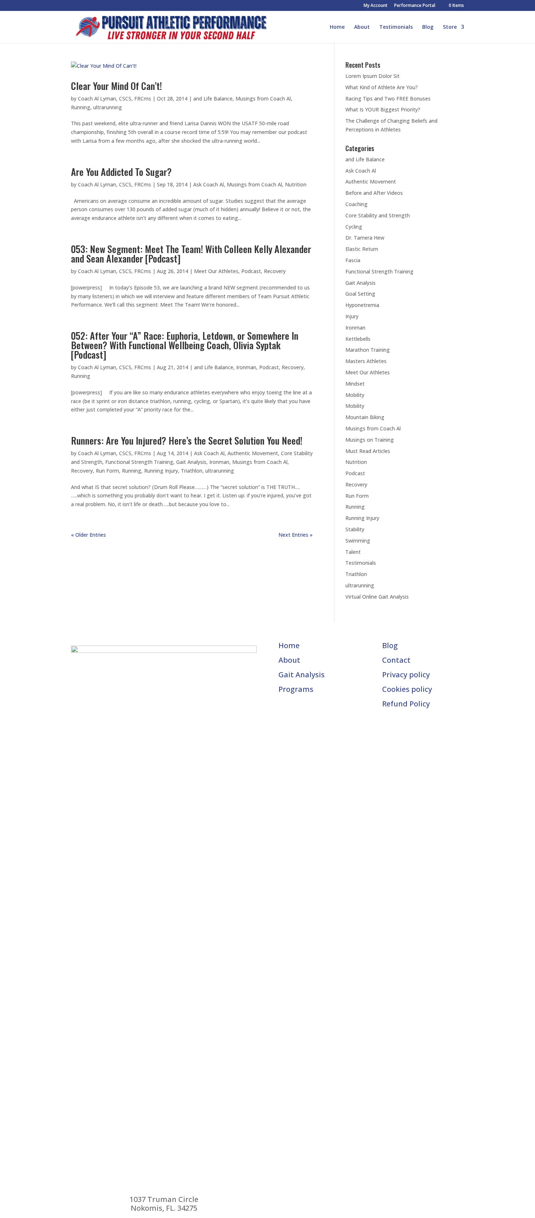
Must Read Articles (367, 451)
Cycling (353, 226)
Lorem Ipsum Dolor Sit (372, 75)
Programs (295, 689)
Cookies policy (407, 689)
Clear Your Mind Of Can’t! (116, 86)
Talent (353, 551)
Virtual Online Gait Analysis (377, 596)
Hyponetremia (362, 304)
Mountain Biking (364, 417)
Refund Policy (406, 704)
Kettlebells (357, 338)
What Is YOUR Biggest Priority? (382, 109)
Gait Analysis (191, 461)
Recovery (275, 271)
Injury (351, 316)
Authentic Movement (252, 453)
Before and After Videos (374, 192)
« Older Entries (88, 534)
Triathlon (191, 470)
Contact (396, 660)
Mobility (354, 394)
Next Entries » (295, 534)
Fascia (352, 260)
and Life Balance (213, 98)
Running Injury (161, 470)
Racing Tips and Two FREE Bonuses (388, 98)
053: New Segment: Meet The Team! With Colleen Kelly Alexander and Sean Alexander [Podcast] (191, 253)
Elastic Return (361, 248)
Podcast (251, 271)
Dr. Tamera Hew (364, 237)
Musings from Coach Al (263, 98)
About (362, 27)
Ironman (246, 367)
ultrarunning (107, 107)
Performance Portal (414, 5)
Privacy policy (406, 674)
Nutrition (295, 184)
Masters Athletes (366, 361)
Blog (427, 27)
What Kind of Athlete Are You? (381, 87)
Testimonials (396, 27)
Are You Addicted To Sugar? (121, 172)
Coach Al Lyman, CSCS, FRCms (114, 98)
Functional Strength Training (139, 461)
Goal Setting (360, 293)
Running (80, 107)
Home (337, 27)
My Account (376, 5)
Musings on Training (369, 439)
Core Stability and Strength (377, 215)
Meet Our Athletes (216, 271)
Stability (354, 529)
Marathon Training (367, 349)
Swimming (357, 540)
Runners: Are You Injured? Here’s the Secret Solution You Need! (186, 440)
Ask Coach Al (208, 184)
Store (450, 27)
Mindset (355, 383)
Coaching (356, 204)
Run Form (107, 470)
